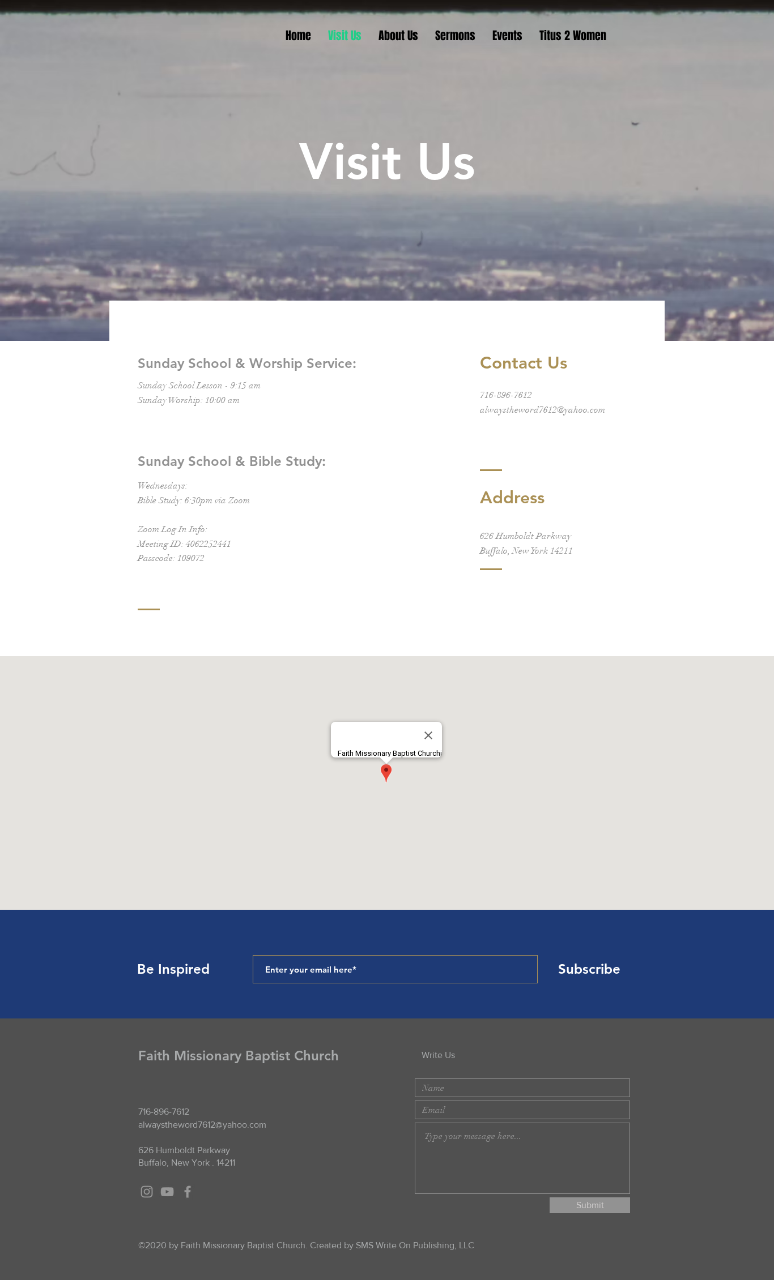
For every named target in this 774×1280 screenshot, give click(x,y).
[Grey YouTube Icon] (167, 1192)
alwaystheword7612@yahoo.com (542, 410)
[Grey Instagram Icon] (147, 1192)
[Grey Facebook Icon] (187, 1192)
